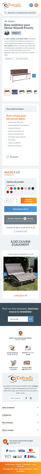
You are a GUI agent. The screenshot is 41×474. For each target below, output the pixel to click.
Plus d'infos (8, 58)
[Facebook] (26, 398)
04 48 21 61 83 (29, 227)
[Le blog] (31, 398)
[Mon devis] (31, 5)
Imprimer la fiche (23, 58)
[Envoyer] (30, 319)
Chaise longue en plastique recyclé (20, 254)
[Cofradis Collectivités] (11, 5)
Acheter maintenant (29, 200)
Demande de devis (20, 209)
